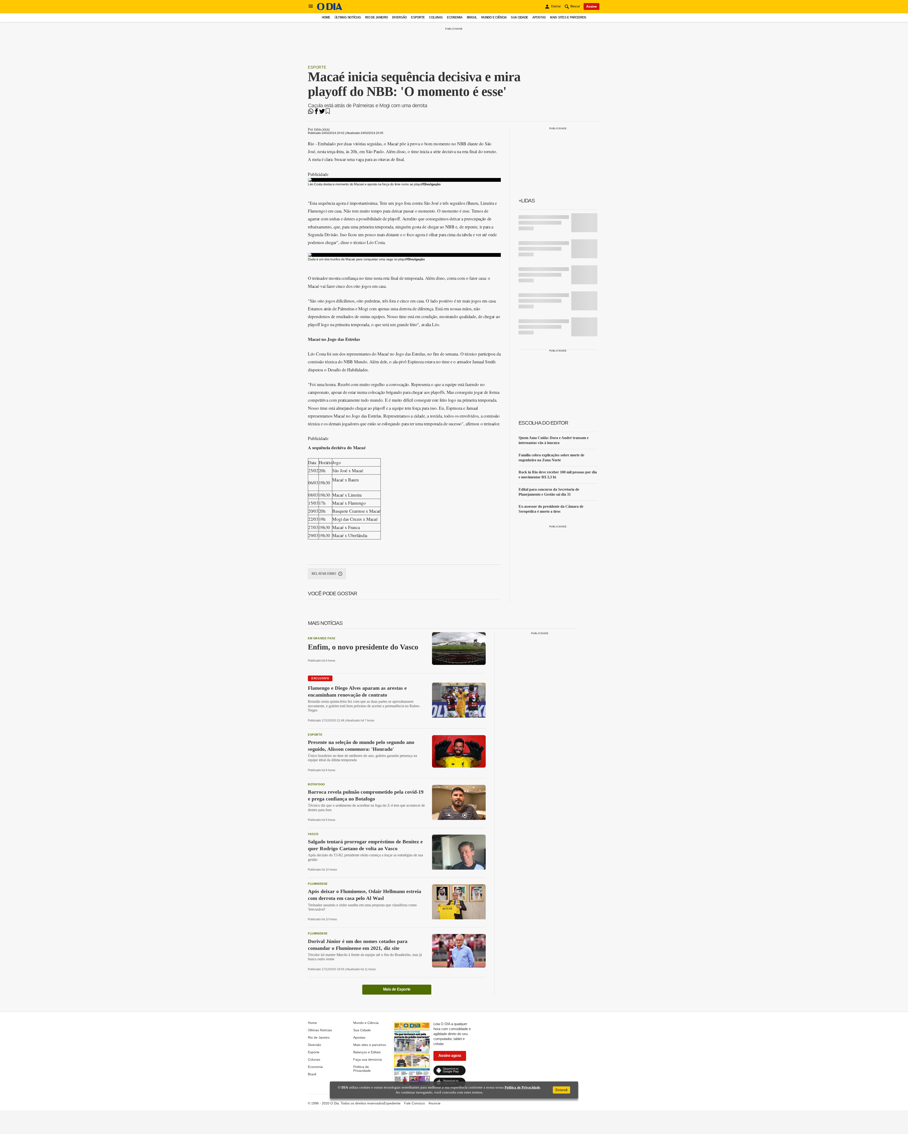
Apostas (539, 17)
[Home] (329, 9)
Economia (454, 17)
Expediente (392, 1103)
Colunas (436, 17)
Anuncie (434, 1103)
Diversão (399, 17)
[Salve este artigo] (328, 113)
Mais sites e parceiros (568, 17)
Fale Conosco (414, 1103)
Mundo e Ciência (493, 17)
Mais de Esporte (396, 989)
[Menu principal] (311, 6)
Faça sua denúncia (367, 1059)
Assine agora (449, 1056)
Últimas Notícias (348, 17)
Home (326, 17)
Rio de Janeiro (376, 17)
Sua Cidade (519, 17)
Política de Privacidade (362, 1068)
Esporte (418, 17)
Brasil (472, 17)
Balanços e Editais (367, 1052)
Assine (591, 6)
